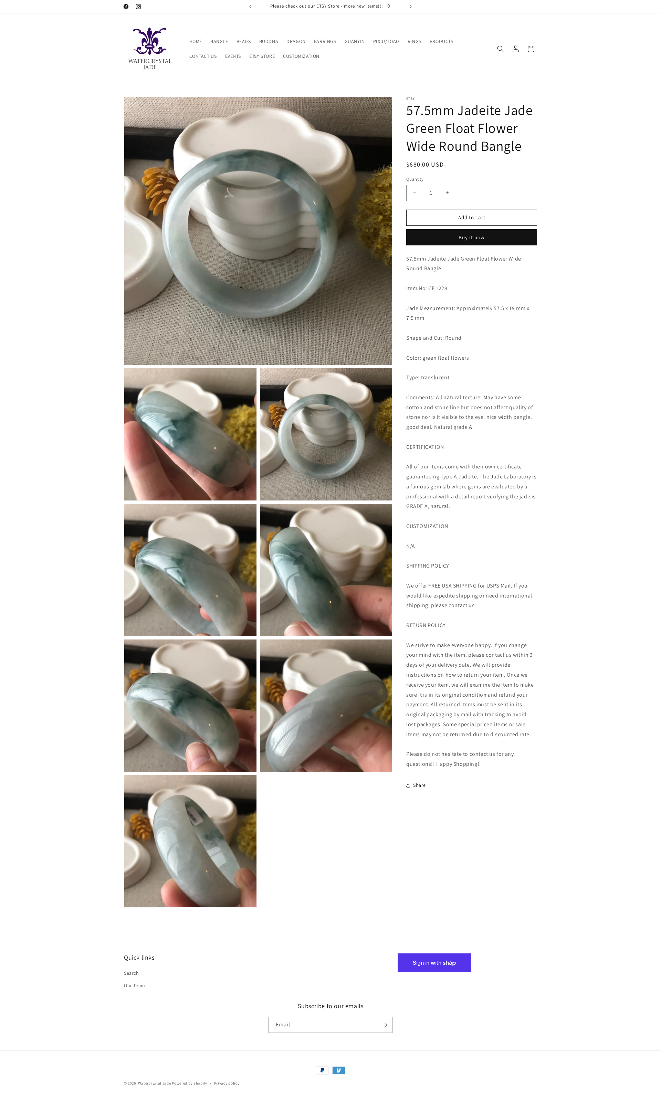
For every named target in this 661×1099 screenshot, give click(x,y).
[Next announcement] (410, 6)
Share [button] (419, 785)
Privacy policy (227, 1082)
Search (131, 973)
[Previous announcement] (250, 6)
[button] (500, 48)
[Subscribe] (384, 1025)
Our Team (134, 985)
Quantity (414, 179)
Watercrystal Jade (154, 1083)
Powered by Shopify (189, 1083)
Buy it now (472, 237)
